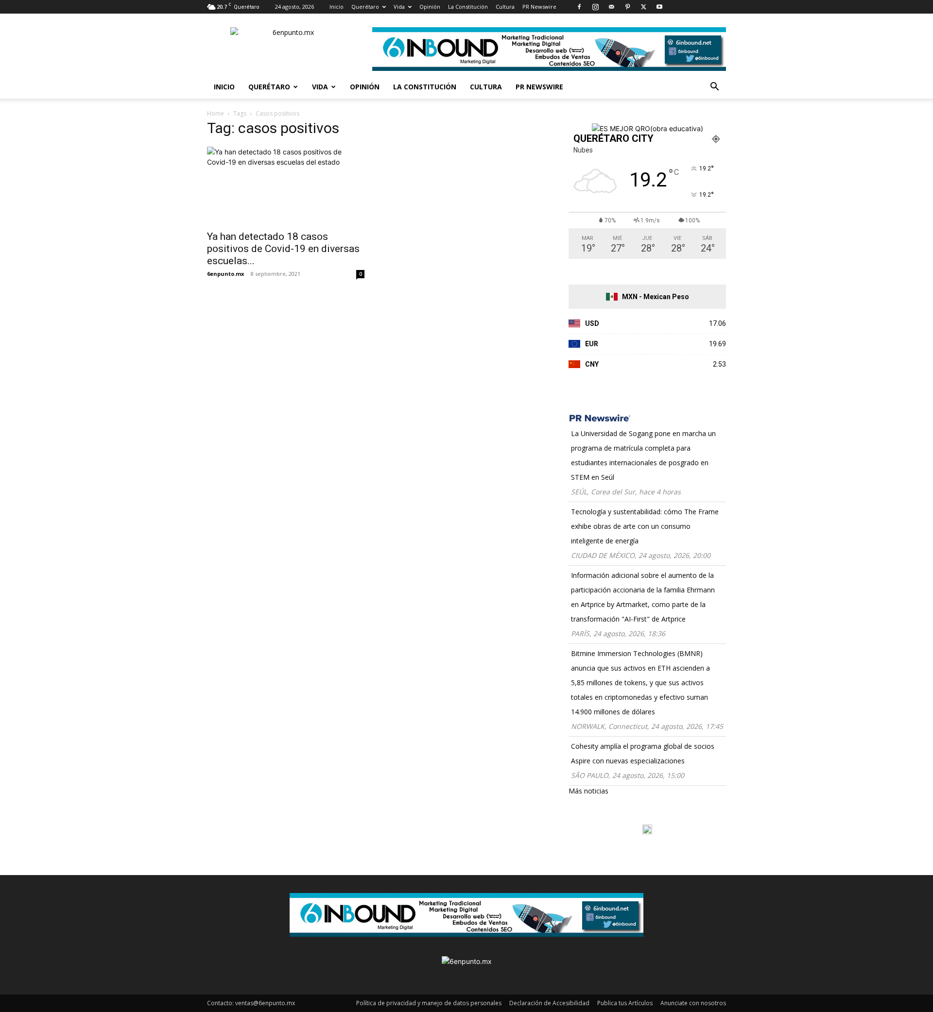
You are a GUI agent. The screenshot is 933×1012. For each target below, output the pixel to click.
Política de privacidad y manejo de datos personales (428, 1003)
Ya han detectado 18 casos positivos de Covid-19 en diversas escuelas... (283, 249)
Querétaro (365, 6)
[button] (714, 87)
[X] (643, 7)
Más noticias (588, 790)
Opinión (429, 6)
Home (215, 113)
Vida (399, 6)
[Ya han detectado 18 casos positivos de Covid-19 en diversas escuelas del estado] (285, 185)
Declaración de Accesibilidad (549, 1003)
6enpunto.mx (225, 273)
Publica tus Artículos (625, 1003)
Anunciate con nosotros (693, 1003)
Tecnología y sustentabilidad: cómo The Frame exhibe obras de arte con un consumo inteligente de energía (645, 526)
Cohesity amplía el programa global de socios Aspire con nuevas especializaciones (642, 753)
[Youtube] (659, 7)
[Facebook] (579, 7)
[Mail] (611, 7)
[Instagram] (595, 7)
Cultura (505, 6)
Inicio (336, 6)
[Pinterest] (627, 7)
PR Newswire (539, 6)
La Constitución (468, 6)
